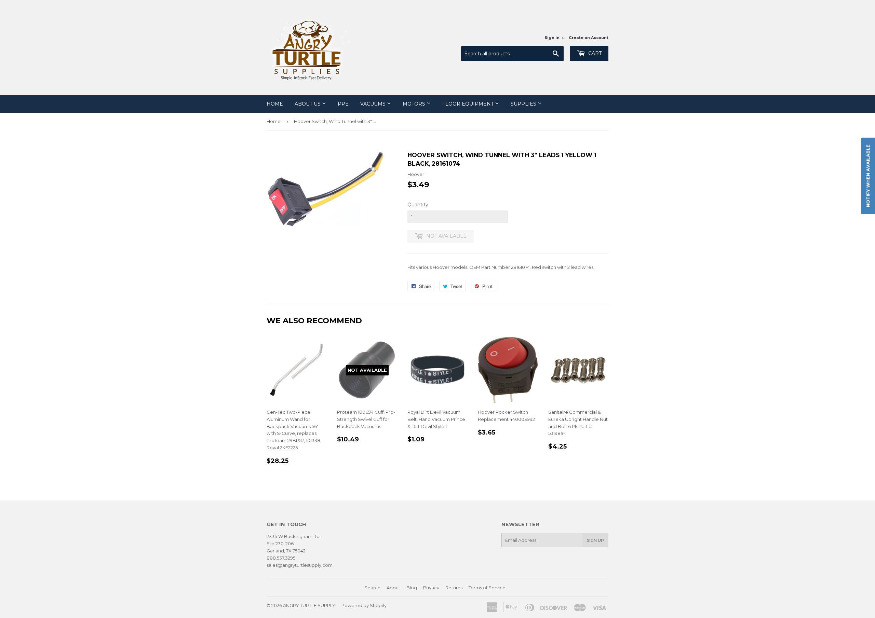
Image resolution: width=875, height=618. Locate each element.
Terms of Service (487, 587)
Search (372, 587)
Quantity (417, 205)
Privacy (431, 587)
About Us (308, 104)
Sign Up (595, 540)
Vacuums (373, 104)
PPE (343, 104)
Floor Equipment (468, 104)
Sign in (552, 37)
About (393, 587)
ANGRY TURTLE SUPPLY (309, 605)
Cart (594, 53)
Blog (411, 587)
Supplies (524, 104)
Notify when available (868, 176)
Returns (453, 587)
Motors (415, 104)
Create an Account (588, 37)
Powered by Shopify (364, 605)
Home (275, 104)
